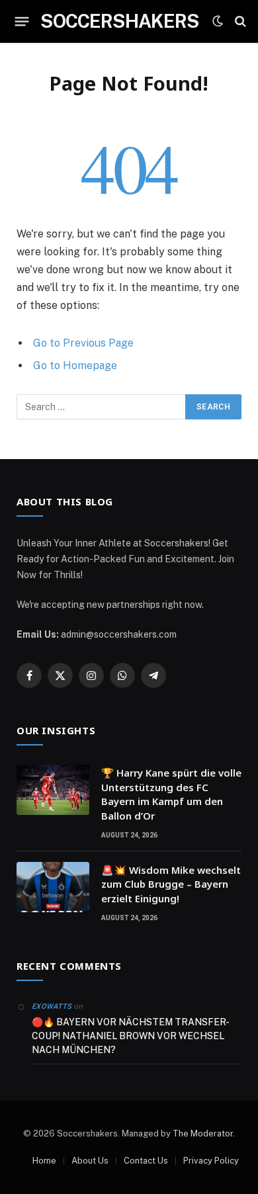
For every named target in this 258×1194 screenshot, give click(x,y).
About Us (89, 1161)
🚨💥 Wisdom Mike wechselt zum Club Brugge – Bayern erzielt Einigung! (171, 884)
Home (44, 1161)
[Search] (240, 21)
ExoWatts (52, 1006)
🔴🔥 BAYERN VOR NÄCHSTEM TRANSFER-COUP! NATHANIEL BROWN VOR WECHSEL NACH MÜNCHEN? (131, 1036)
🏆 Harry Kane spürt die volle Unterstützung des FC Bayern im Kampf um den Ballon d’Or (171, 794)
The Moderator (203, 1133)
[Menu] (22, 21)
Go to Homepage (75, 365)
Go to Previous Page (83, 343)
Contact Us (146, 1161)
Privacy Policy (211, 1161)
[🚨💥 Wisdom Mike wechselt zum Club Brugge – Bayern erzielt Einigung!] (53, 887)
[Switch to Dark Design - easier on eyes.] (217, 21)
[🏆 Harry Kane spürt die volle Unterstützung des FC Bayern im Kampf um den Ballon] (53, 790)
